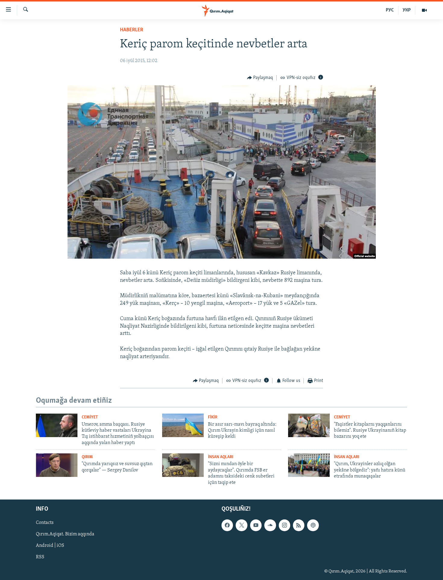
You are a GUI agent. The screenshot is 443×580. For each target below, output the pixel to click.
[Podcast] (313, 525)
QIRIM (87, 457)
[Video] (424, 10)
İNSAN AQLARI (220, 457)
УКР (407, 10)
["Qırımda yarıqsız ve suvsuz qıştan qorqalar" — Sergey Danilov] (56, 465)
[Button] (260, 78)
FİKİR (212, 417)
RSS (40, 557)
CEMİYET (90, 417)
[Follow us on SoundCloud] (270, 525)
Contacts (45, 522)
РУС (390, 10)
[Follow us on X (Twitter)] (241, 525)
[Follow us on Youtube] (256, 525)
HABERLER (131, 30)
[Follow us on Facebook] (227, 525)
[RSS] (298, 525)
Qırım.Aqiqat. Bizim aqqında (65, 534)
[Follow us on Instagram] (284, 525)
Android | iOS (50, 545)
